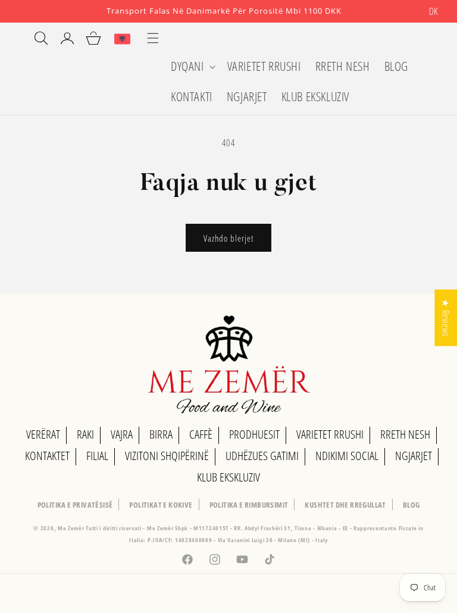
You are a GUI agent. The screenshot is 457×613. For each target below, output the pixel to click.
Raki (85, 434)
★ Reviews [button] (445, 317)
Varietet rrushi (330, 434)
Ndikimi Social (346, 455)
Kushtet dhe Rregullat (345, 504)
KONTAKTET (47, 455)
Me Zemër (72, 528)
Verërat (43, 434)
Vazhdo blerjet (228, 238)
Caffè (200, 434)
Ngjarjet (413, 455)
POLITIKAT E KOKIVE (160, 504)
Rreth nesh (405, 434)
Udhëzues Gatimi (262, 455)
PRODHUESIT (254, 434)
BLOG (411, 504)
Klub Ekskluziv (228, 477)
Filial (97, 455)
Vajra (122, 434)
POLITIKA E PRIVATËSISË (75, 504)
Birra (161, 434)
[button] (192, 66)
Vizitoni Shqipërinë (167, 455)
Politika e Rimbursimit (249, 504)
